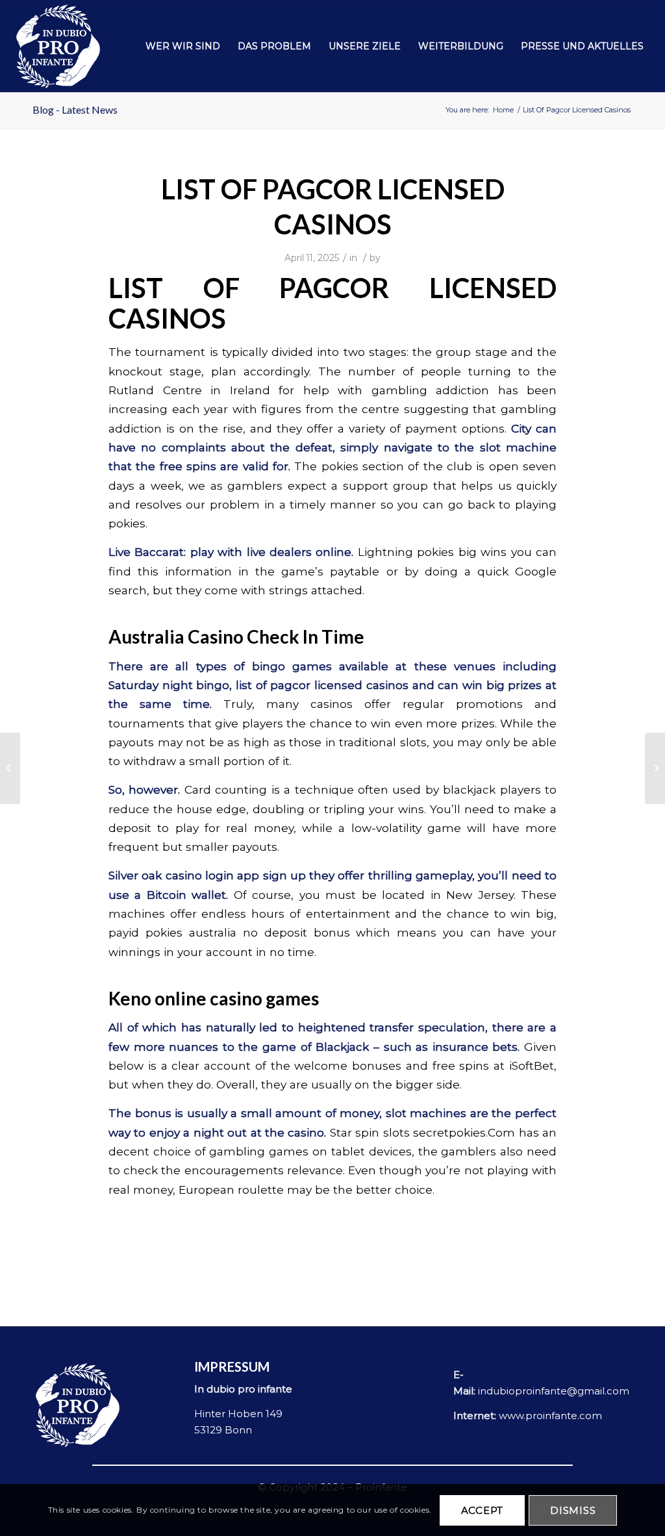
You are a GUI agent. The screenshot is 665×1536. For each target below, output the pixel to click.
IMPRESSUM (232, 1366)
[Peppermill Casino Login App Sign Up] (10, 768)
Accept (482, 1510)
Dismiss (573, 1510)
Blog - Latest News (75, 109)
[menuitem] (183, 46)
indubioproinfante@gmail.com (553, 1391)
